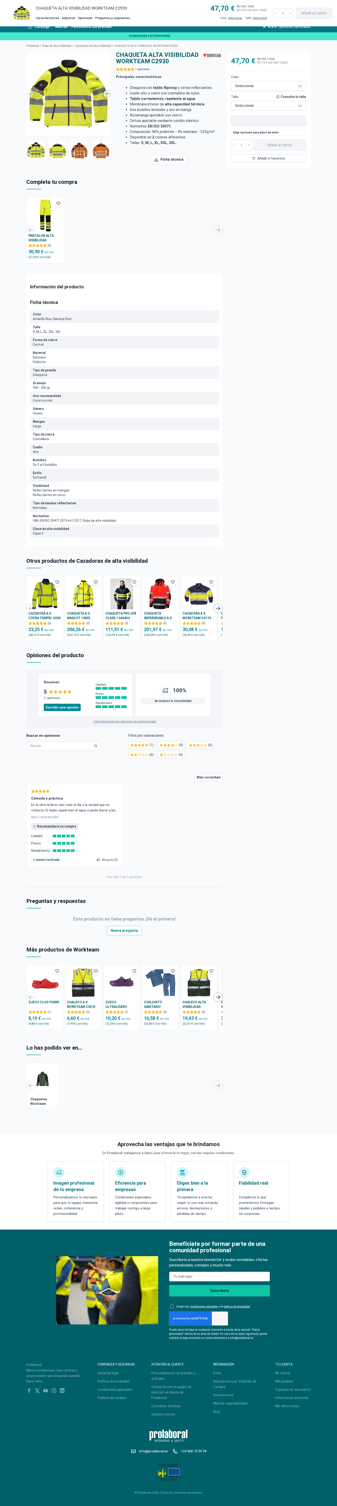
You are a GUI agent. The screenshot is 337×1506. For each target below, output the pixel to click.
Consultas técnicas (166, 1406)
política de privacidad (237, 1306)
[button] (35, 150)
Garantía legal (108, 1373)
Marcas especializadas (230, 1403)
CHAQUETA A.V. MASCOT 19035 (79, 616)
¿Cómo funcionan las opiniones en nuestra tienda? (124, 721)
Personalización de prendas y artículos (173, 1376)
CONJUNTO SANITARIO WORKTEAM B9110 (158, 1004)
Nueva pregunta (124, 930)
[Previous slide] (30, 93)
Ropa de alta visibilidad (56, 45)
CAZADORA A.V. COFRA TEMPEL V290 (44, 616)
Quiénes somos (163, 1414)
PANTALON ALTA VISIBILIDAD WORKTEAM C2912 (42, 238)
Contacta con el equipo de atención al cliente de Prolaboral (171, 1392)
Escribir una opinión (62, 707)
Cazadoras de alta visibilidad (93, 45)
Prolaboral (32, 45)
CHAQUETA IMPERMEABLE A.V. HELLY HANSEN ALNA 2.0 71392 (160, 616)
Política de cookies (112, 1398)
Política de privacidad (114, 1381)
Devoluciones (223, 1395)
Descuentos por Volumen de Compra (235, 1384)
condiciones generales (204, 1306)
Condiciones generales (115, 1389)
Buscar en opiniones (43, 736)
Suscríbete (219, 1290)
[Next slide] (106, 93)
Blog (216, 1411)
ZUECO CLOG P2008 (43, 1002)
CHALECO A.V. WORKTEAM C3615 (81, 1004)
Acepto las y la (213, 1306)
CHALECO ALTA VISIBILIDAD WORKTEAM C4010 (196, 1004)
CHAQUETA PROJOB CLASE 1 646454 (120, 616)
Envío (217, 1373)
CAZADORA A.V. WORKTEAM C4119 (196, 616)
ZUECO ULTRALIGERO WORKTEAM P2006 (119, 1004)
